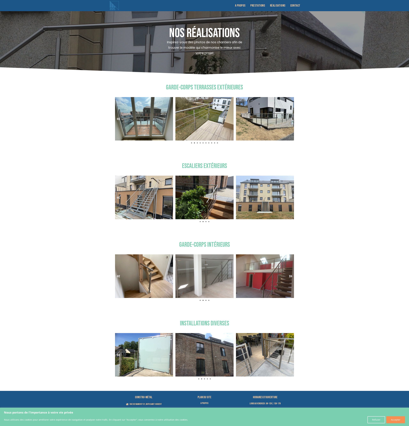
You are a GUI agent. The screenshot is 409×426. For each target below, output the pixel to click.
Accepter (395, 419)
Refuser (376, 419)
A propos (204, 403)
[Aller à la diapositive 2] (194, 142)
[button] (118, 119)
